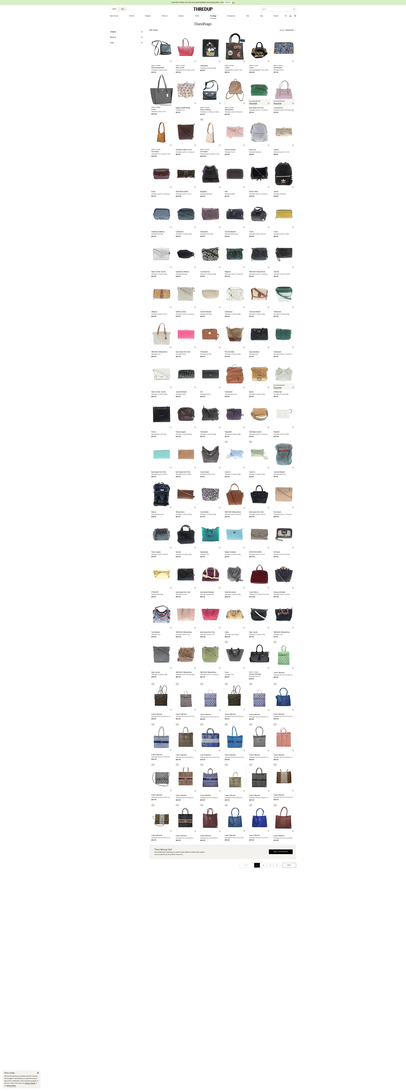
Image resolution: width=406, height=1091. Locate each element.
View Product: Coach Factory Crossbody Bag (210, 258)
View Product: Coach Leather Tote (161, 95)
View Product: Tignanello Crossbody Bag (235, 419)
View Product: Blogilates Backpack (210, 178)
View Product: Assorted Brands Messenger (235, 218)
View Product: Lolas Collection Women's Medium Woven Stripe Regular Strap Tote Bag (186, 782)
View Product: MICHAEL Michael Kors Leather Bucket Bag (186, 660)
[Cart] (295, 16)
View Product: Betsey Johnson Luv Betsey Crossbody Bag (210, 95)
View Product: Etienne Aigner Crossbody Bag (186, 419)
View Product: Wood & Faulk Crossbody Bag (235, 339)
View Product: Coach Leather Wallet (284, 218)
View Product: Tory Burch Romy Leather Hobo (161, 137)
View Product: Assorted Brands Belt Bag (210, 298)
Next (289, 865)
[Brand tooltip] (115, 37)
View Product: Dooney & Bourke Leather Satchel (284, 579)
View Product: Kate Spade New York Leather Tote (210, 619)
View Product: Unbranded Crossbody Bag (210, 53)
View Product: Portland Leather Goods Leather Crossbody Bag (186, 137)
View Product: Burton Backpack (161, 499)
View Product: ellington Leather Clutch (161, 298)
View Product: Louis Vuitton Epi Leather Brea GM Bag (259, 579)
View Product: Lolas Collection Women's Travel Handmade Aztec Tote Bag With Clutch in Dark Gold (284, 782)
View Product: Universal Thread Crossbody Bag (259, 298)
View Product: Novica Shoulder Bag (161, 419)
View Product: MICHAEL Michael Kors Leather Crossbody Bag (259, 258)
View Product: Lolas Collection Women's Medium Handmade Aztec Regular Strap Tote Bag (259, 742)
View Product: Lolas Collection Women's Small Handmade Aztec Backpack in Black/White (186, 701)
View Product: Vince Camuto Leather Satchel (161, 539)
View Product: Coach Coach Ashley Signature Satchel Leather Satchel (259, 53)
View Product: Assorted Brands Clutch (235, 137)
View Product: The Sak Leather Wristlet (284, 258)
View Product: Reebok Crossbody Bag (186, 539)
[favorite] (171, 61)
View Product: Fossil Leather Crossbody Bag (161, 178)
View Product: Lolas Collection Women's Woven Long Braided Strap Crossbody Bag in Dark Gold (161, 822)
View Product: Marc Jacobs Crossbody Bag (259, 619)
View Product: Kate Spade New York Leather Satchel (259, 499)
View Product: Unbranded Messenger (210, 218)
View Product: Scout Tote (235, 660)
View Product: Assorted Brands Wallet (186, 379)
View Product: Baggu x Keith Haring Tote (186, 95)
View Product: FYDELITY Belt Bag (161, 579)
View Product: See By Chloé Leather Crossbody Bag (259, 178)
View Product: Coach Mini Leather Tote (235, 53)
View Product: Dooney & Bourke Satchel (259, 660)
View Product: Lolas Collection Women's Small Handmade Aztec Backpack (284, 660)
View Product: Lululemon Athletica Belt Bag (161, 218)
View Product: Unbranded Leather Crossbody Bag (284, 339)
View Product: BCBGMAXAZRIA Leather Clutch (186, 178)
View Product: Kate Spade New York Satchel (186, 579)
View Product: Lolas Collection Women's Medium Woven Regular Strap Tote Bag (210, 782)
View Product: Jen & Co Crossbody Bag (235, 459)
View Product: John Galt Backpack (259, 137)
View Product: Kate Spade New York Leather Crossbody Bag (259, 95)
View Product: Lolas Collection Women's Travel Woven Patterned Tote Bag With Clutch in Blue (284, 701)
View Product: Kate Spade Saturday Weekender (210, 579)
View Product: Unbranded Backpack (235, 379)
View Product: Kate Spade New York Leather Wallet (161, 459)
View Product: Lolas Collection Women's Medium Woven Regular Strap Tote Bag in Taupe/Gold (186, 742)
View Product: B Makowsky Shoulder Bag (284, 379)
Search (264, 9)
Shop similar (253, 103)
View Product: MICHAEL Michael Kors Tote (161, 339)
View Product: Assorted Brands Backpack (284, 459)
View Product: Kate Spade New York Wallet (186, 339)
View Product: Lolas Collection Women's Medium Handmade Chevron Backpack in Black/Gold (161, 701)
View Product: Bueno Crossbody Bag (259, 379)
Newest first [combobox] (290, 30)
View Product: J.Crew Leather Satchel (259, 218)
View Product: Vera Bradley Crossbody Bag (210, 499)
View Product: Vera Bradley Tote (161, 619)
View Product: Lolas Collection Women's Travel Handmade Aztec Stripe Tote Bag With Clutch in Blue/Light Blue (235, 742)
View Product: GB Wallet (210, 379)
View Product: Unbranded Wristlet (210, 339)
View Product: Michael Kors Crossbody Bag (186, 499)
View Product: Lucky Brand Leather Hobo (210, 459)
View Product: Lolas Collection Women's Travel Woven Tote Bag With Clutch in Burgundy (284, 822)
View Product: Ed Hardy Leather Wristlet (284, 539)
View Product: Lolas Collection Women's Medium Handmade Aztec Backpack (259, 701)
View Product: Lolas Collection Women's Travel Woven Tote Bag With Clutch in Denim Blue (235, 822)
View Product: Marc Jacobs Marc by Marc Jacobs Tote (186, 53)
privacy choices (30, 1083)
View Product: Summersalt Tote (210, 539)
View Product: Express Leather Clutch (284, 137)
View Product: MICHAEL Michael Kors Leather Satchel (235, 499)
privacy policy (11, 1086)
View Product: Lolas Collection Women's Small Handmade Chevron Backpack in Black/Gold (235, 701)
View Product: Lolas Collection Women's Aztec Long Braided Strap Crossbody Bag (161, 782)
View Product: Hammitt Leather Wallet (284, 419)
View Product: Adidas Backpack (284, 178)
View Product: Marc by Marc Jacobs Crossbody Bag (161, 258)
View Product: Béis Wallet (235, 178)
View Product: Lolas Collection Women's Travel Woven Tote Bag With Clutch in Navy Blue (259, 822)
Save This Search (281, 852)
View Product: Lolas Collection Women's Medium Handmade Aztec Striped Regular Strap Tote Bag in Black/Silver (259, 782)
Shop (114, 9)
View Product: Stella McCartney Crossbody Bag (235, 579)
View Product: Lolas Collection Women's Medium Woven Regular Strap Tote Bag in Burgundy (210, 822)
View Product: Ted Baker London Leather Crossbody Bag (259, 419)
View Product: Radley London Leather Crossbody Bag (186, 298)
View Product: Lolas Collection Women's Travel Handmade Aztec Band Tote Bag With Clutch (210, 742)
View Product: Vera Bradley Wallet (284, 53)
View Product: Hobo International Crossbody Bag (161, 53)
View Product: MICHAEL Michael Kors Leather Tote (186, 619)
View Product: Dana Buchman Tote (259, 339)
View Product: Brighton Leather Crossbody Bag (235, 258)
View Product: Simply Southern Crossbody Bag (235, 539)
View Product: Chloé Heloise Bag (235, 619)
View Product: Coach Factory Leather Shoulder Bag (284, 95)
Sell (122, 9)
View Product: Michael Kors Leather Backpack (235, 95)
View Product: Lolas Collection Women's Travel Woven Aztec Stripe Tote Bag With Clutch (161, 742)
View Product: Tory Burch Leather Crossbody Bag (284, 499)
